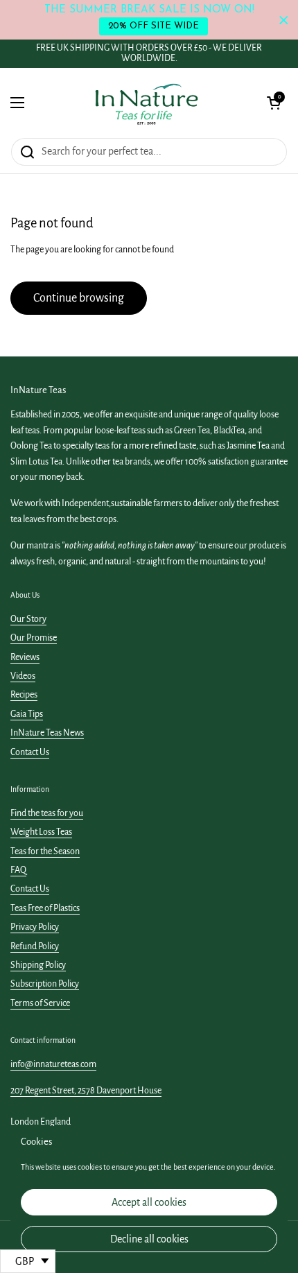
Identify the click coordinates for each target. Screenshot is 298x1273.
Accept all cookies (149, 1202)
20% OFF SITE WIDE (153, 26)
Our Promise (33, 638)
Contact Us (29, 752)
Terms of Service (40, 1003)
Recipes (23, 695)
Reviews (25, 657)
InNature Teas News (47, 733)
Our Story (28, 619)
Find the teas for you (46, 813)
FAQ (18, 870)
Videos (22, 676)
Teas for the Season (45, 851)
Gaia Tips (26, 714)
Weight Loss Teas (41, 832)
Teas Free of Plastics (45, 908)
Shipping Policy (38, 965)
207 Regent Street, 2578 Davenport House (85, 1091)
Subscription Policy (44, 984)
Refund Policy (34, 946)
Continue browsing (78, 298)
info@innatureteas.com (53, 1064)
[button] (274, 102)
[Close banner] (284, 20)
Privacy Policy (34, 927)
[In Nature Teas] (146, 102)
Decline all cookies (149, 1239)
